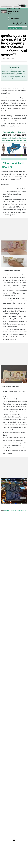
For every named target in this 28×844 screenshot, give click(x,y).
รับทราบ (23, 5)
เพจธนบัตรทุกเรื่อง (22, 510)
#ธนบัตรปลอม (11, 28)
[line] (17, 24)
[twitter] (13, 24)
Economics (9, 8)
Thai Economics (17, 8)
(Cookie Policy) (16, 6)
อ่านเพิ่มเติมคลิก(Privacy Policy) (6, 6)
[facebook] (9, 24)
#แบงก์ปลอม (18, 28)
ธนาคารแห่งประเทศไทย (10, 510)
